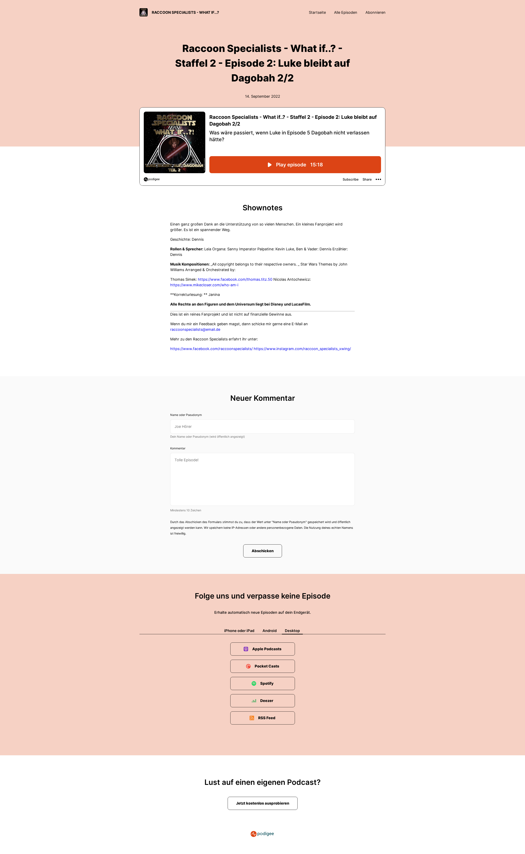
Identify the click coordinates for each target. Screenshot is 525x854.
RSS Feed (266, 718)
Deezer (266, 700)
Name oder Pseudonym (186, 415)
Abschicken (263, 551)
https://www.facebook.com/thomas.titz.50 (235, 279)
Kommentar (177, 448)
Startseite (317, 12)
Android (269, 630)
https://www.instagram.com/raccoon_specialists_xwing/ (302, 349)
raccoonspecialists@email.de (195, 329)
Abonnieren (375, 12)
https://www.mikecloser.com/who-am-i (204, 285)
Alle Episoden (345, 12)
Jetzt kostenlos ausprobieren (262, 803)
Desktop (292, 630)
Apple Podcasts (266, 649)
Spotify (267, 683)
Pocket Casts (267, 666)
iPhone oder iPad (239, 630)
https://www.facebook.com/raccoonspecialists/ (211, 349)
